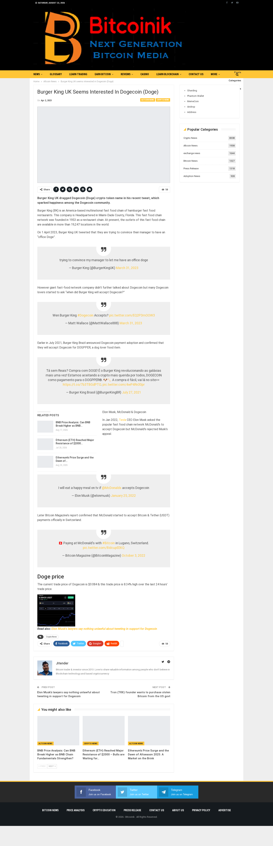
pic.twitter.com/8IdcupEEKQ (103, 548)
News (36, 74)
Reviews (125, 74)
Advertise (224, 810)
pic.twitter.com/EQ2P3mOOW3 (132, 315)
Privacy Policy (201, 810)
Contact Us (196, 74)
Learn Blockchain (167, 74)
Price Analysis (75, 810)
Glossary (56, 74)
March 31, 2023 (127, 268)
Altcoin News (147, 100)
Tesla (122, 420)
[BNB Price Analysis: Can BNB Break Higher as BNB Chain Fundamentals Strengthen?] (45, 427)
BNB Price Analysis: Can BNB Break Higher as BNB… (73, 424)
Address (191, 112)
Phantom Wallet (195, 96)
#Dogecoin (85, 315)
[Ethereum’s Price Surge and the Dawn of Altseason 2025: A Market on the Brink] (149, 730)
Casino (144, 74)
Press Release (191, 168)
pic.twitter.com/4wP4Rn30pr (124, 384)
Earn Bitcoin (103, 74)
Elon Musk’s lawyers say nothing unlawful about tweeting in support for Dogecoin (104, 629)
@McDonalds (111, 488)
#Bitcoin (108, 543)
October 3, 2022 (133, 555)
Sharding (192, 90)
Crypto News (163, 100)
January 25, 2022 (123, 496)
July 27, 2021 (131, 392)
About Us (178, 810)
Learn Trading (78, 74)
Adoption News (191, 176)
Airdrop (191, 106)
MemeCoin (193, 101)
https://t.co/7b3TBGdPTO (82, 384)
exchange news (191, 153)
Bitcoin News (190, 160)
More (214, 74)
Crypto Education (104, 810)
